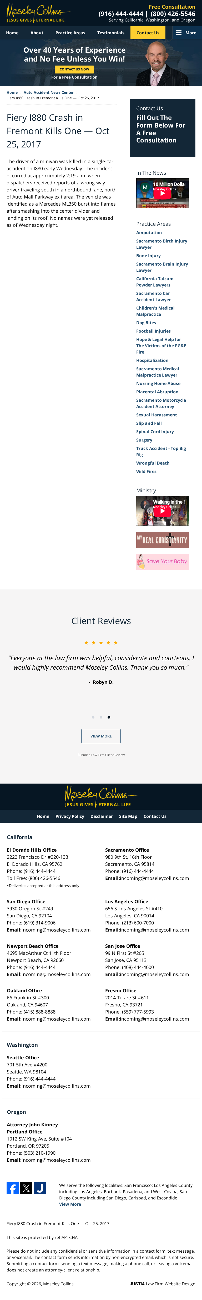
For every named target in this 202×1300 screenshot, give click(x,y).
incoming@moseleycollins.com (154, 878)
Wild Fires (146, 471)
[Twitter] (26, 1188)
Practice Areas (70, 33)
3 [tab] (109, 717)
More (190, 33)
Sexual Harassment (156, 415)
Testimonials (110, 33)
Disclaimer (101, 816)
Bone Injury (148, 255)
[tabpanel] (101, 662)
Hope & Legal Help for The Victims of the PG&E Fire (161, 346)
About (37, 33)
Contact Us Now (74, 69)
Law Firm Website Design (162, 1284)
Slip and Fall (149, 423)
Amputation (149, 232)
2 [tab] (101, 717)
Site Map (128, 816)
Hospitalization (152, 360)
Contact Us (148, 33)
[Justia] (40, 1188)
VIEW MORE (101, 736)
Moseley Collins (58, 1284)
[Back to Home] (38, 13)
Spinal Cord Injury (155, 431)
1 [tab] (93, 717)
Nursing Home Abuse (158, 383)
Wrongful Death (153, 463)
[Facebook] (13, 1188)
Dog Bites (146, 323)
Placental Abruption (157, 392)
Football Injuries (153, 331)
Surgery (144, 440)
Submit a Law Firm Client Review (101, 755)
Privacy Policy (69, 816)
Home (12, 33)
